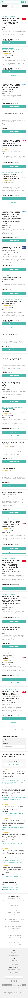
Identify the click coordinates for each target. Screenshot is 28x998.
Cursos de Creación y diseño (14, 910)
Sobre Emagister (14, 952)
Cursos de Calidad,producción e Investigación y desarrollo (14, 903)
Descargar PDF (15, 75)
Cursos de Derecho (14, 917)
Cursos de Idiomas (14, 924)
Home (3, 9)
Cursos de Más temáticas (14, 930)
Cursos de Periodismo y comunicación (14, 937)
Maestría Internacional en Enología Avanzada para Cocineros (9, 656)
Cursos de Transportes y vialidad (14, 944)
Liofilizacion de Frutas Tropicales (11, 277)
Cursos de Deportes (14, 914)
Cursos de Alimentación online (11, 889)
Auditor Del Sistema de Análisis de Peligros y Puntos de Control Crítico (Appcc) (12, 383)
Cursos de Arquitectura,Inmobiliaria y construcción (13, 900)
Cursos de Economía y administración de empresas (13, 919)
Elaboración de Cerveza (9, 468)
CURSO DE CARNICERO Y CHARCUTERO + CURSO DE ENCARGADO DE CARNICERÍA (10, 176)
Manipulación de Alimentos (10, 334)
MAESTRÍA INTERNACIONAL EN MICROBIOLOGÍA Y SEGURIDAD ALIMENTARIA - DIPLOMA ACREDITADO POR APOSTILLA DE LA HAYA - (11, 143)
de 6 (15, 729)
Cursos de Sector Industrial (13, 942)
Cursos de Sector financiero (14, 940)
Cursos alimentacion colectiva (10, 884)
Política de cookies (14, 964)
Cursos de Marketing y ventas (14, 928)
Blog (14, 953)
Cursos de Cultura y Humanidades (14, 912)
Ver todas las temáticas (14, 955)
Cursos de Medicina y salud (13, 933)
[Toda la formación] (2, 2)
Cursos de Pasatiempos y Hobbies (14, 935)
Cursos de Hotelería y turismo (14, 921)
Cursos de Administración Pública (14, 898)
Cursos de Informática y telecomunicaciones (14, 926)
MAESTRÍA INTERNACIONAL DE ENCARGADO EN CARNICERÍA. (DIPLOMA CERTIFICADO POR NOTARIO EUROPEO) (14, 782)
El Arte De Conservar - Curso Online (12, 113)
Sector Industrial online (19, 9)
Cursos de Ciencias (14, 905)
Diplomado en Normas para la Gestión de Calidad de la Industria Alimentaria (11, 249)
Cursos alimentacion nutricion (10, 887)
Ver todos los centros (14, 973)
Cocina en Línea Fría (8, 51)
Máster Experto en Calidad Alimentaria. (12, 876)
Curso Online (9, 9)
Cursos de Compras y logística (14, 907)
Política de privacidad (14, 963)
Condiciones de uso (14, 961)
